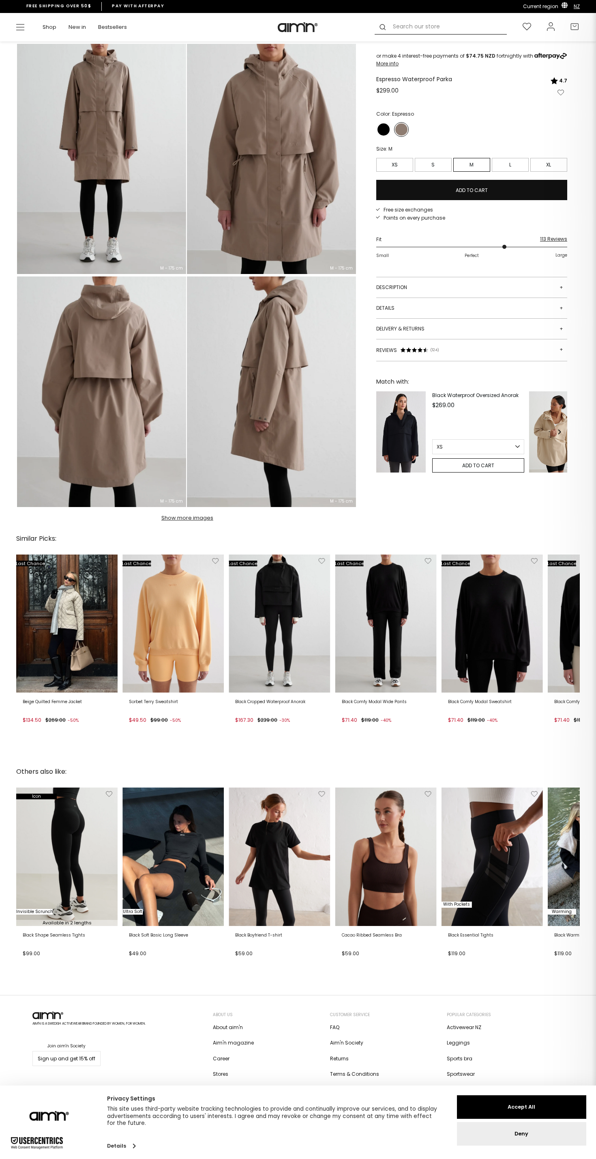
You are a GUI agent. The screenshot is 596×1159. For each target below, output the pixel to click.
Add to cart (39, 730)
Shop (49, 27)
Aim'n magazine (233, 1042)
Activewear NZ (464, 1027)
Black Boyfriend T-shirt (258, 935)
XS (395, 164)
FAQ (334, 1027)
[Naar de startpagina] (298, 27)
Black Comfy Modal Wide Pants (374, 702)
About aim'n (228, 1027)
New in (77, 27)
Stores (220, 1074)
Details (469, 307)
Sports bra (459, 1058)
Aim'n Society (346, 1042)
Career (221, 1058)
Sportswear (461, 1074)
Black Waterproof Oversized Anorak (475, 395)
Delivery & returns (469, 328)
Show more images (187, 517)
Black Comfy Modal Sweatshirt (480, 702)
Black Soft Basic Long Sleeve (158, 935)
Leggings (458, 1042)
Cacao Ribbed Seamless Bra (372, 935)
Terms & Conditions (354, 1074)
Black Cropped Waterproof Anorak (270, 702)
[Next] (559, 432)
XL (548, 164)
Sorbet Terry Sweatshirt (153, 702)
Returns (339, 1058)
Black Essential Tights (470, 935)
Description (469, 287)
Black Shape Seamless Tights (54, 935)
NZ (577, 6)
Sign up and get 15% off (66, 1058)
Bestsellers (112, 27)
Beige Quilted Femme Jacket (52, 702)
